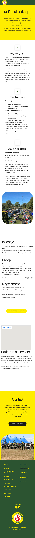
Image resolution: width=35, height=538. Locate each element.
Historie (6, 476)
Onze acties (7, 490)
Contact (7, 496)
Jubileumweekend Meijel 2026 (9, 472)
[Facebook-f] (16, 507)
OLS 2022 (7, 483)
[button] (32, 2)
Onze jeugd (7, 493)
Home (6, 464)
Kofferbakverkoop (10, 486)
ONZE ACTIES (23, 464)
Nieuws (6, 468)
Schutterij (7, 479)
